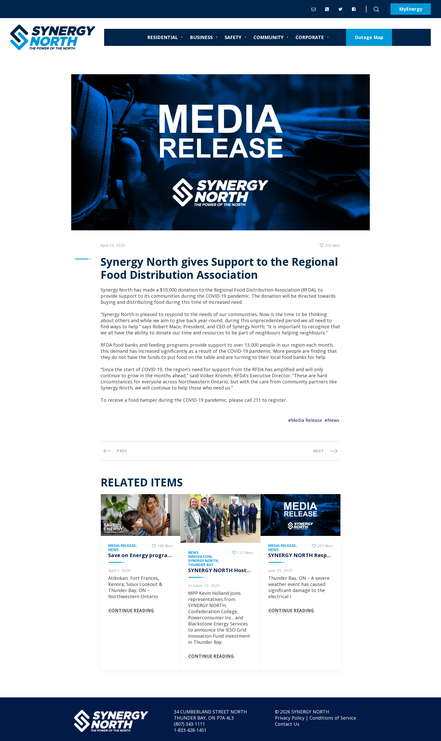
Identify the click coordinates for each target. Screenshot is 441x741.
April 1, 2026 (119, 570)
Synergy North (203, 561)
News (333, 420)
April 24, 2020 (113, 245)
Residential (162, 37)
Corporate (310, 37)
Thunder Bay (200, 565)
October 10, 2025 (204, 585)
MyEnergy (410, 9)
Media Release (306, 420)
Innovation (200, 557)
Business (201, 37)
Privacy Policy (289, 718)
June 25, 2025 (280, 570)
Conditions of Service (333, 718)
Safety (233, 37)
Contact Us (287, 724)
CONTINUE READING (131, 610)
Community (268, 37)
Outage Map (369, 37)
